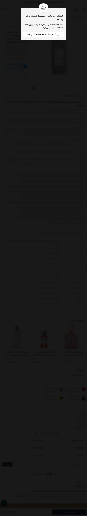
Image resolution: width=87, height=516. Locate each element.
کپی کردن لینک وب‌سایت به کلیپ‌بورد (43, 34)
